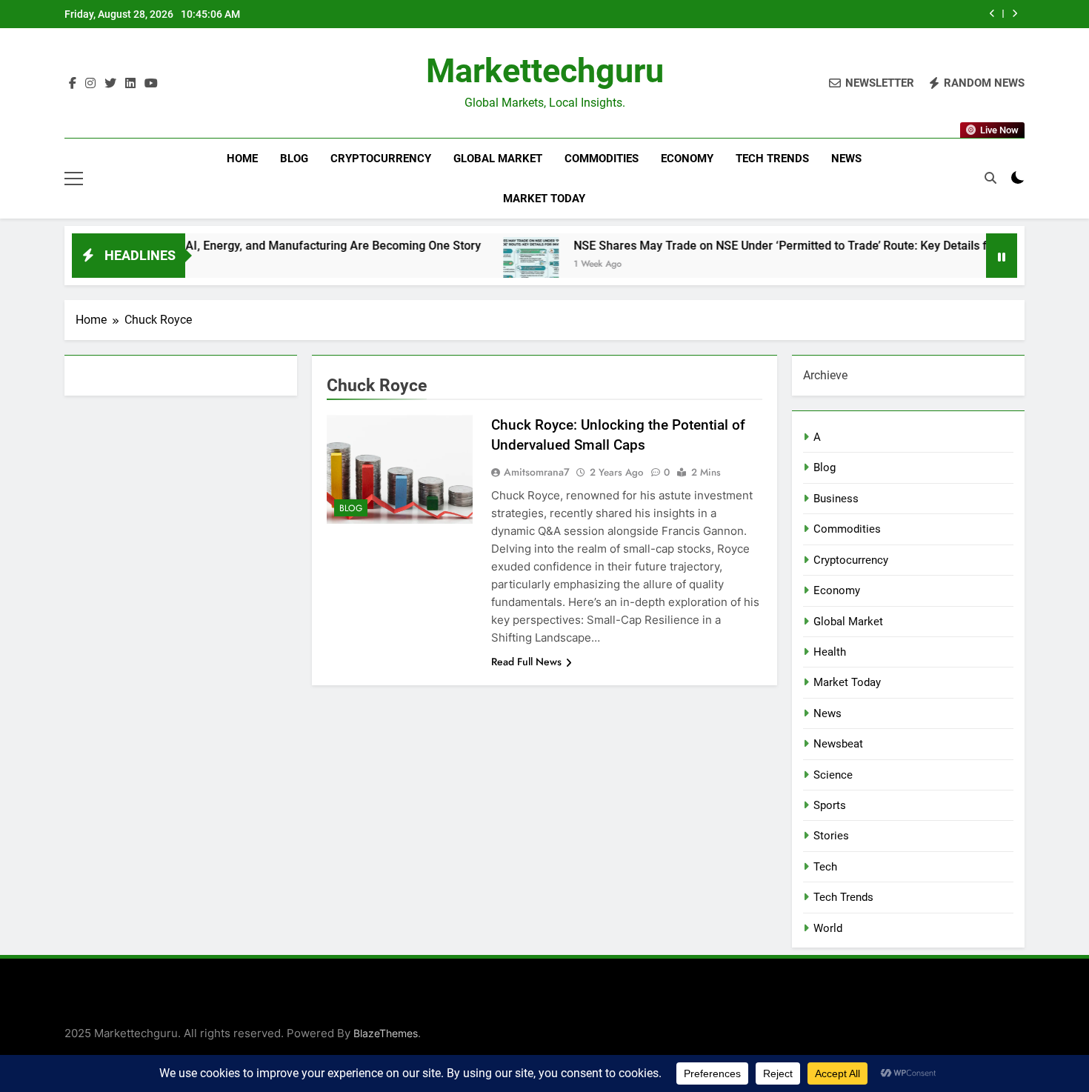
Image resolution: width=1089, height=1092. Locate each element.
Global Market (497, 158)
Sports (829, 805)
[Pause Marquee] (1001, 255)
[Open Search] (990, 178)
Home (242, 158)
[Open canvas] (73, 178)
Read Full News (526, 661)
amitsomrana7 (537, 472)
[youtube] (151, 84)
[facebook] (72, 84)
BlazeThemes (385, 1033)
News (846, 158)
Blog (294, 158)
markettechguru (545, 70)
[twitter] (110, 84)
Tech (825, 866)
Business (836, 498)
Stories (831, 835)
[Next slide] (1015, 13)
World (827, 928)
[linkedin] (130, 84)
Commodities (602, 158)
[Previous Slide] (992, 13)
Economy (687, 158)
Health (829, 652)
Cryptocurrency (380, 158)
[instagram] (90, 84)
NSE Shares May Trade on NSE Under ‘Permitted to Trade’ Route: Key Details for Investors (781, 246)
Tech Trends (772, 158)
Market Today (544, 198)
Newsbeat (838, 743)
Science (833, 775)
